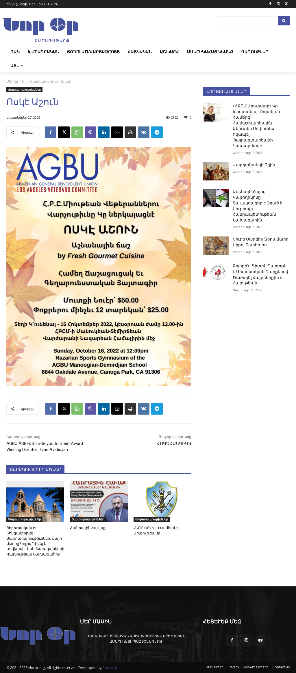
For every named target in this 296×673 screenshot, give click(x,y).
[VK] (143, 132)
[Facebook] (270, 4)
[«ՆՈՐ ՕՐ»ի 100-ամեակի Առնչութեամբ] (162, 501)
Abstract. (109, 667)
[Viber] (90, 132)
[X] (286, 4)
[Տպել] (130, 132)
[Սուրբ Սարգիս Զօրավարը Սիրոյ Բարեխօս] (216, 245)
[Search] (284, 20)
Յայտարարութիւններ (50, 81)
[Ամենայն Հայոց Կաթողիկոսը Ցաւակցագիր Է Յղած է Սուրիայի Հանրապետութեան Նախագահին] (216, 198)
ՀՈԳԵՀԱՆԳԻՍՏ (174, 443)
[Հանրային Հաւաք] (99, 501)
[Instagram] (278, 4)
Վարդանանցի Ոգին (254, 165)
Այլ (24, 81)
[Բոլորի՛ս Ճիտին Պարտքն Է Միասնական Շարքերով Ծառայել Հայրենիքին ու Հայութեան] (216, 272)
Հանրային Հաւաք (88, 528)
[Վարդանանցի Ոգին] (216, 171)
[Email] (117, 132)
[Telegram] (157, 132)
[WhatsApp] (77, 132)
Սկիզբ (12, 81)
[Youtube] (260, 640)
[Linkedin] (104, 132)
